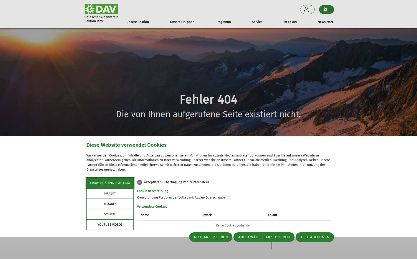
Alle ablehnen (314, 237)
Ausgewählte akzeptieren (264, 237)
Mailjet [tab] (110, 193)
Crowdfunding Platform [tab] (110, 183)
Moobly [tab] (110, 204)
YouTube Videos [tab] (110, 224)
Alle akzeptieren (211, 237)
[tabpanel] (234, 204)
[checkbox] (234, 182)
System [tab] (110, 214)
